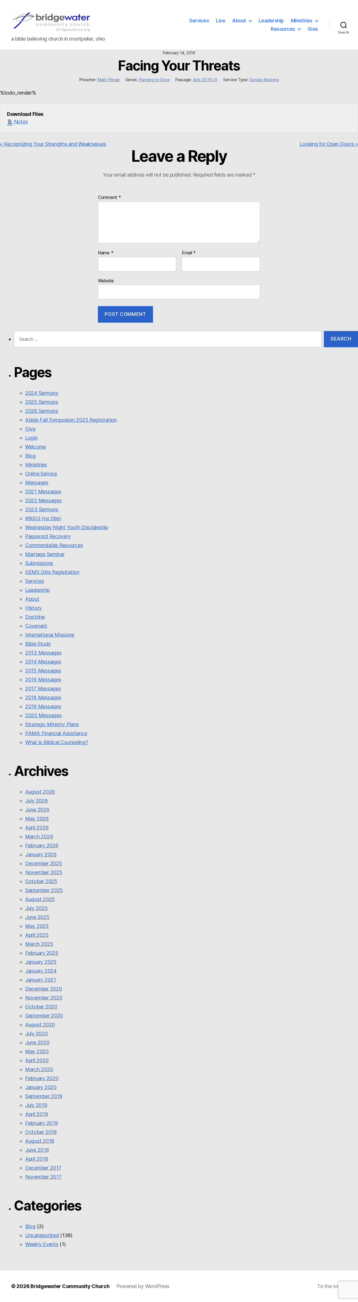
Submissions (39, 563)
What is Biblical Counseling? (56, 742)
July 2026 (36, 801)
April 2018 (36, 1159)
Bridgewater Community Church (69, 1286)
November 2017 (43, 1177)
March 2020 (39, 1069)
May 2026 (37, 819)
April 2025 (36, 935)
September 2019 (43, 1096)
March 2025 (39, 944)
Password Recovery (47, 536)
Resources (283, 29)
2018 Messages (43, 697)
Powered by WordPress (143, 1286)
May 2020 (37, 1051)
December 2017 (43, 1168)
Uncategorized (42, 1235)
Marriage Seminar (45, 554)
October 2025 (41, 881)
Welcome (35, 447)
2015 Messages (43, 671)
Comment (109, 197)
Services (199, 21)
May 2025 (37, 926)
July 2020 (36, 1033)
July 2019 (36, 1105)
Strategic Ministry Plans (52, 724)
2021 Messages (43, 491)
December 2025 (43, 863)
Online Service (41, 474)
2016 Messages (43, 679)
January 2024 (40, 971)
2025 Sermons (41, 402)
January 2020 (40, 1087)
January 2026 (40, 854)
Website (106, 280)
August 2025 (40, 899)
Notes (20, 122)
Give (313, 29)
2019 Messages (43, 706)
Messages (36, 482)
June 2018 (37, 1150)
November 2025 (43, 872)
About (239, 21)
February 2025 (41, 953)
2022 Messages (43, 500)
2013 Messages (43, 653)
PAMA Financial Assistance (56, 733)
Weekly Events (41, 1244)
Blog (30, 456)
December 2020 (43, 989)
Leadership (271, 21)
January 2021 (40, 980)
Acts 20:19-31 (205, 79)
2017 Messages (43, 688)
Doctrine (35, 617)
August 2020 (40, 1024)
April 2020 (36, 1060)
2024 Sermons (41, 393)
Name (105, 252)
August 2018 (39, 1141)
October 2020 (41, 1007)
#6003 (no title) (43, 518)
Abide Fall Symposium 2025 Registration (71, 420)
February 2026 (41, 845)
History (33, 608)
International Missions (49, 635)
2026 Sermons (41, 411)
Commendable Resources (54, 545)
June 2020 (37, 1042)
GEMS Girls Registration (52, 572)
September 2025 (44, 890)
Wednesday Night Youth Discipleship (66, 527)
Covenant (36, 626)
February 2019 (41, 1123)
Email (189, 252)
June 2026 (37, 810)
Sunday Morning (264, 79)
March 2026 (39, 836)
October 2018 (41, 1132)
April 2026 (36, 828)
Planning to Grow (154, 79)
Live (220, 21)
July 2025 (36, 908)
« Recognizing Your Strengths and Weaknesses (53, 144)
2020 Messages (43, 715)
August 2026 (40, 792)
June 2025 (37, 917)
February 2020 (41, 1078)
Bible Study (38, 644)
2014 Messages (43, 662)
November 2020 (43, 998)
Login (31, 438)
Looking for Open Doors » (329, 144)
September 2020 (44, 1016)
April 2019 (36, 1114)
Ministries (301, 21)
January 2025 (40, 962)
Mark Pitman (109, 79)
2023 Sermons (41, 509)
